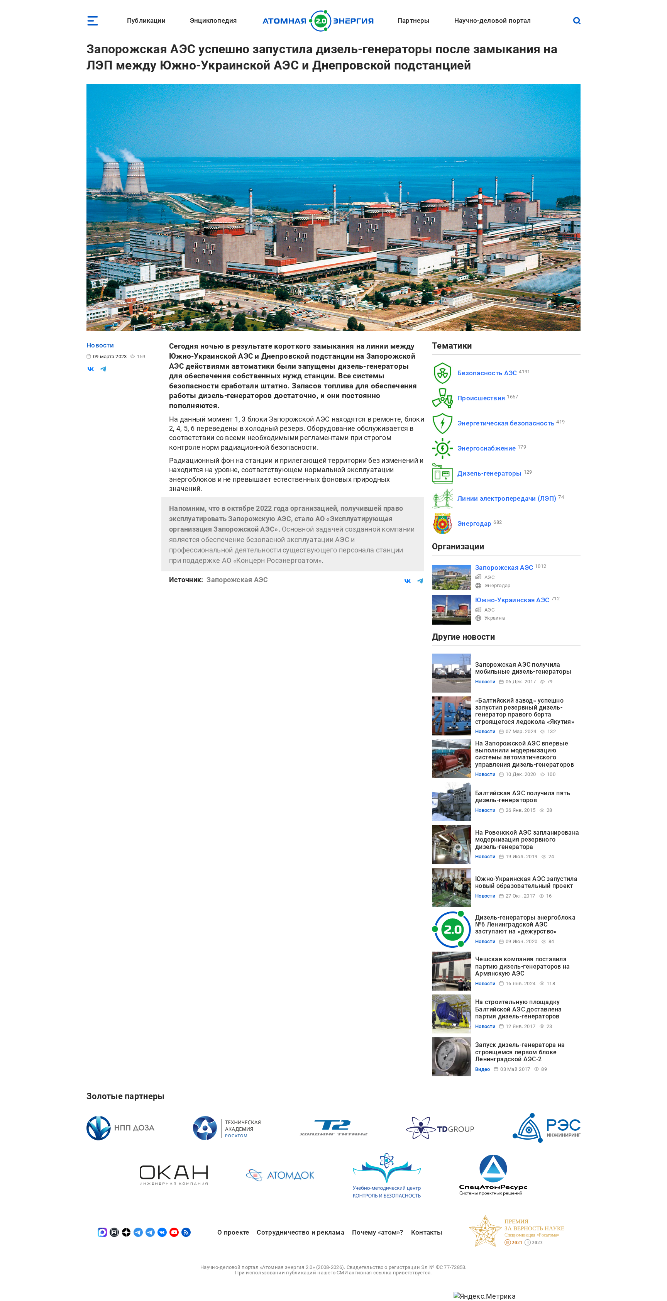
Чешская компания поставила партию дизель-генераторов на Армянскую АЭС (522, 966)
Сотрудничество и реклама (300, 1232)
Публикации (146, 20)
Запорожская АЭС (504, 567)
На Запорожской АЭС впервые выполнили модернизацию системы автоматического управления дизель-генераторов (524, 754)
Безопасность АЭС (487, 373)
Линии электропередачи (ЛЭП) (506, 498)
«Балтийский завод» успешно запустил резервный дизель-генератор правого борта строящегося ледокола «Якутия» (524, 711)
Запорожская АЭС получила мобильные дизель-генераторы (523, 668)
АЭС (489, 577)
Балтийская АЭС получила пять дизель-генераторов (523, 796)
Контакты (426, 1232)
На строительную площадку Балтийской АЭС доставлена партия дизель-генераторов (518, 1009)
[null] (90, 369)
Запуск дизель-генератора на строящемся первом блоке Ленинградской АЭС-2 (520, 1052)
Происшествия (481, 398)
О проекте (233, 1232)
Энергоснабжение (486, 448)
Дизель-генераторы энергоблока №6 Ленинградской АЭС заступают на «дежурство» (525, 924)
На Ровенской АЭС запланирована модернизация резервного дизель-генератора (527, 839)
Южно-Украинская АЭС (512, 600)
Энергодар (474, 523)
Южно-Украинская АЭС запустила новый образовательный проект (526, 882)
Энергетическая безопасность (505, 423)
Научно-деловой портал (492, 20)
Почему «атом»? (377, 1232)
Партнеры (414, 20)
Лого (320, 21)
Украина (494, 618)
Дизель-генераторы (489, 473)
